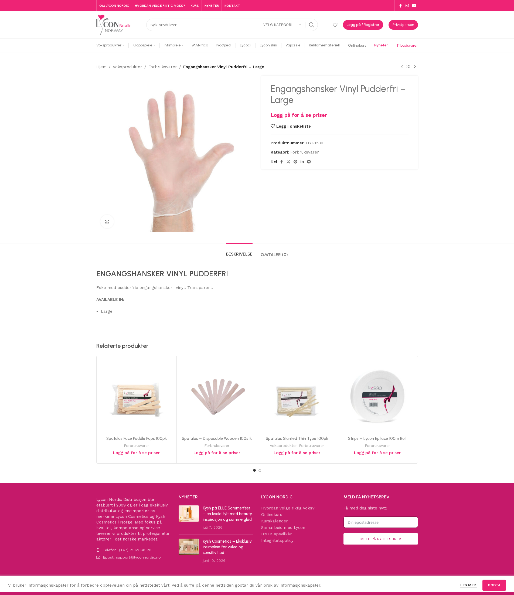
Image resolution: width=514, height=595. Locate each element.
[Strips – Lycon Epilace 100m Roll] (377, 396)
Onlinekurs (271, 514)
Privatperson (403, 25)
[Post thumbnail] (189, 517)
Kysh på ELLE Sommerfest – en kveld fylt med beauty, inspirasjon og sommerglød (228, 514)
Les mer (468, 585)
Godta (494, 585)
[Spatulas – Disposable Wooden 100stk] (216, 396)
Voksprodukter (127, 66)
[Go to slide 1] (254, 470)
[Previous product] (402, 67)
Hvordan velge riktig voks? (288, 508)
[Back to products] (408, 67)
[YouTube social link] (414, 5)
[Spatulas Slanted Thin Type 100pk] (297, 396)
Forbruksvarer (162, 66)
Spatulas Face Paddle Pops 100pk (136, 438)
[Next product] (414, 67)
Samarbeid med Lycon (283, 527)
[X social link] (288, 161)
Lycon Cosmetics (131, 516)
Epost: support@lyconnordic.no (132, 557)
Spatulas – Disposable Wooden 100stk (217, 438)
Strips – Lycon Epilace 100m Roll (377, 438)
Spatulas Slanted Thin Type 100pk (297, 438)
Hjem (101, 66)
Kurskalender (274, 521)
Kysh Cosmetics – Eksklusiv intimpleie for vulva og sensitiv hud (227, 547)
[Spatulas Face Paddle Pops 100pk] (136, 396)
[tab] (239, 251)
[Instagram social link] (407, 5)
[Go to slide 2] (259, 470)
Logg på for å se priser (299, 115)
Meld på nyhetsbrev (380, 539)
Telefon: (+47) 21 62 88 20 (127, 550)
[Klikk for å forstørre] (107, 221)
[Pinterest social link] (295, 161)
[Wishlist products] (335, 24)
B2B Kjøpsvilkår (276, 534)
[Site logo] (113, 24)
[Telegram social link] (308, 161)
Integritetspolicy (277, 540)
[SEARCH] (311, 25)
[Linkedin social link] (302, 161)
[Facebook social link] (400, 5)
